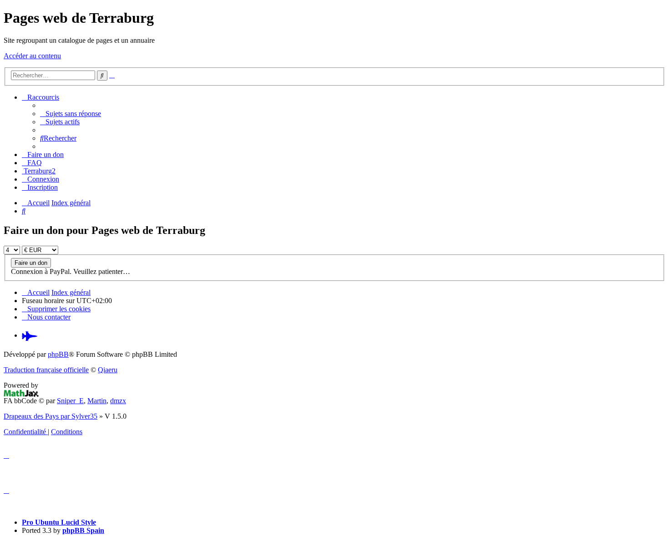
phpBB (58, 354)
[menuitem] (70, 113)
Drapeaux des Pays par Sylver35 (50, 416)
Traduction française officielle (46, 370)
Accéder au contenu (32, 56)
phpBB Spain (83, 530)
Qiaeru (107, 370)
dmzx (118, 401)
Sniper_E (70, 401)
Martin (96, 401)
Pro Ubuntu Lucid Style (59, 522)
